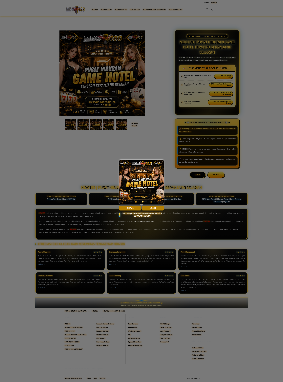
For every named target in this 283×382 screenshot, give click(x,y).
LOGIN (153, 208)
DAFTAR (130, 208)
